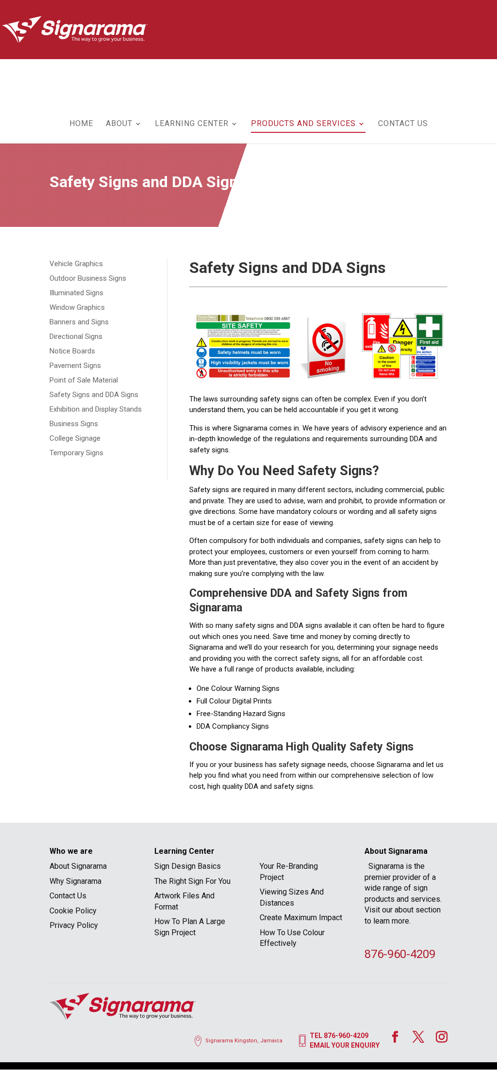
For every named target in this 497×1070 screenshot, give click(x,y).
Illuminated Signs (76, 292)
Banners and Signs (79, 322)
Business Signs (74, 423)
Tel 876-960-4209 (339, 1035)
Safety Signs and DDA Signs (94, 394)
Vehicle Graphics (76, 263)
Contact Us (403, 124)
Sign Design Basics (187, 866)
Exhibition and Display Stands (96, 409)
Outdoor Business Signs (88, 278)
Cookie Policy (73, 910)
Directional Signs (76, 336)
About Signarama (78, 866)
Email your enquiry (345, 1045)
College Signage (75, 438)
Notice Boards (72, 351)
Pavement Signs (75, 365)
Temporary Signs (76, 452)
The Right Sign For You (192, 881)
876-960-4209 (399, 954)
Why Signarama (75, 881)
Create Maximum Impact (301, 917)
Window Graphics (77, 307)
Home (81, 124)
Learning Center (192, 124)
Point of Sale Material (84, 380)
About (119, 124)
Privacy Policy (74, 925)
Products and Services (303, 124)
